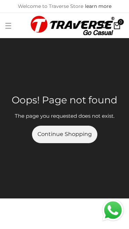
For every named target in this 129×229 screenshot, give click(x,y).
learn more (98, 6)
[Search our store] (105, 25)
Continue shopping (64, 134)
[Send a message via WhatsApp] (113, 210)
